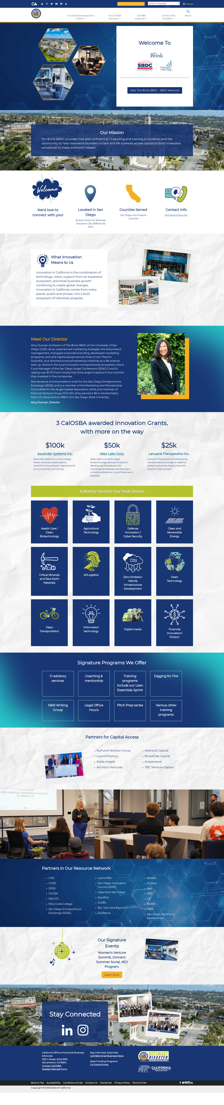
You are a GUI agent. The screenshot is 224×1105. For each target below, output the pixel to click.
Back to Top (37, 1082)
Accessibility (53, 1082)
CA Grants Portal (99, 1064)
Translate (174, 7)
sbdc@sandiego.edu (176, 215)
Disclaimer (106, 1082)
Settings (189, 4)
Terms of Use (139, 1082)
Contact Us (91, 1082)
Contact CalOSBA (51, 1066)
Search (188, 16)
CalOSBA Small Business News (107, 1056)
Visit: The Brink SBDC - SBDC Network (154, 90)
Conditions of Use (73, 1082)
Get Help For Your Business (131, 4)
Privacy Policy (122, 1082)
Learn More (111, 974)
